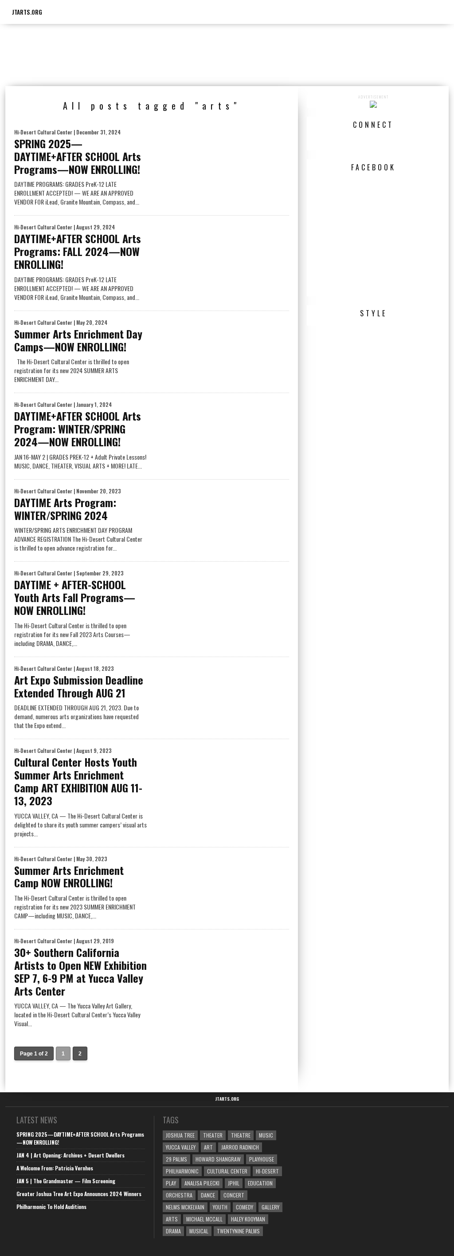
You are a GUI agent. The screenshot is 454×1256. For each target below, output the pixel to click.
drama (173, 1231)
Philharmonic (182, 1171)
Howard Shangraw (218, 1159)
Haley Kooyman (248, 1219)
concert (233, 1195)
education (260, 1183)
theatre (240, 1135)
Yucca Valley (181, 1147)
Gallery (270, 1207)
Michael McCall (204, 1219)
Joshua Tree (180, 1135)
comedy (244, 1207)
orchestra (179, 1195)
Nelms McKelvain (185, 1207)
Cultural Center (227, 1171)
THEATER (213, 1135)
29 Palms (176, 1159)
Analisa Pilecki (201, 1183)
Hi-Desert (267, 1171)
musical (198, 1231)
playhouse (261, 1159)
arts (172, 1219)
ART (208, 1147)
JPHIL (233, 1183)
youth (220, 1207)
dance (208, 1195)
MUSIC (266, 1135)
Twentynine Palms (238, 1231)
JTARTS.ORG (27, 12)
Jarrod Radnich (240, 1147)
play (171, 1183)
